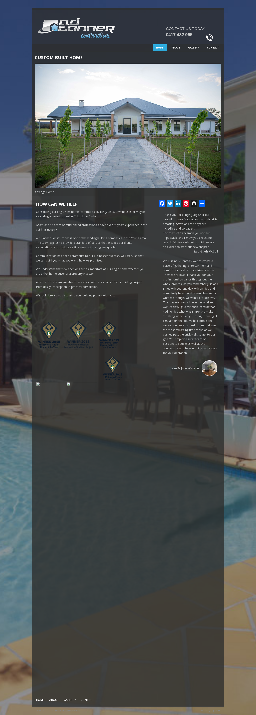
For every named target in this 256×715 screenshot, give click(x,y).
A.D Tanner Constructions (90, 31)
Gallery (193, 47)
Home (160, 47)
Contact (213, 47)
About (176, 47)
